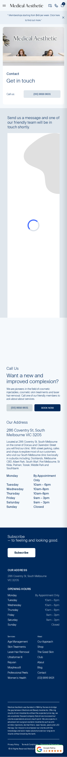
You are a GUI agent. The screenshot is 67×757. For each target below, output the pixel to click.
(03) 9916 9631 (42, 93)
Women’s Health (17, 677)
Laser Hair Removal (18, 652)
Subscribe (21, 553)
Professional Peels (18, 672)
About (40, 662)
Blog (39, 667)
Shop (40, 646)
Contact (41, 672)
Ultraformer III (15, 657)
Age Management (18, 641)
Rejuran (12, 662)
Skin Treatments (17, 646)
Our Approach (45, 641)
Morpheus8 (14, 667)
